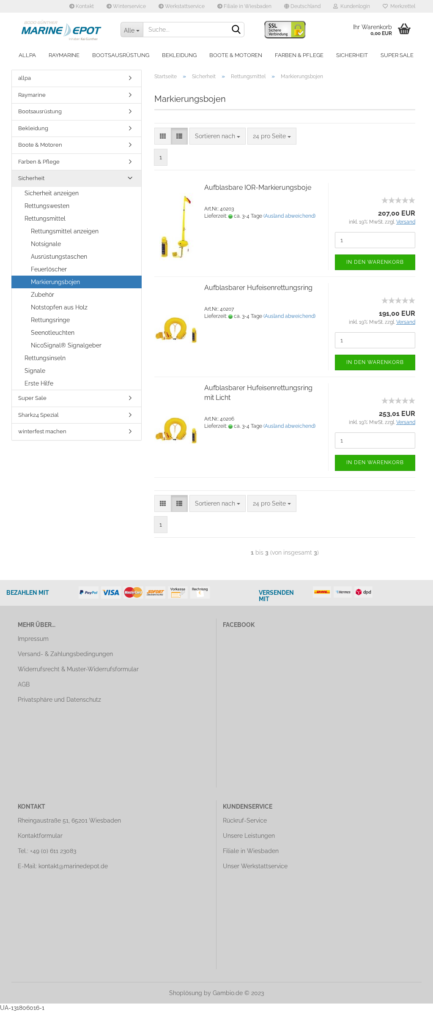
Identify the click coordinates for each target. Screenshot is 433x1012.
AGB (24, 684)
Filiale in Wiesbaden (246, 6)
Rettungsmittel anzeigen (65, 231)
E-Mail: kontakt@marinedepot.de (63, 866)
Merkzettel (401, 6)
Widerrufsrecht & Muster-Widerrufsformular (78, 669)
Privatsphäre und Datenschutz (59, 699)
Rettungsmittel (45, 218)
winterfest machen (42, 431)
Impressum (33, 638)
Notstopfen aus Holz (59, 307)
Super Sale (397, 55)
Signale (35, 370)
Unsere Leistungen (249, 835)
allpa (27, 55)
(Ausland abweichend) (289, 216)
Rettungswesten (47, 205)
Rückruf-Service (245, 820)
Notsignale (46, 244)
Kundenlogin (354, 6)
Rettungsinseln (45, 358)
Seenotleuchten (52, 332)
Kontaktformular (40, 835)
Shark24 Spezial (38, 415)
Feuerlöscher (49, 269)
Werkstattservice (184, 6)
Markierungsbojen (55, 282)
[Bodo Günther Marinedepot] (63, 29)
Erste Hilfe (39, 383)
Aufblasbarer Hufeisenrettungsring (258, 288)
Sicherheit (352, 55)
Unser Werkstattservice (255, 866)
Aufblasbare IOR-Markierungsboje (257, 187)
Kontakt (84, 6)
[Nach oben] (409, 999)
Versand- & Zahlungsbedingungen (65, 654)
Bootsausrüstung (120, 55)
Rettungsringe (50, 320)
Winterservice (129, 6)
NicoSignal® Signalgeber (66, 345)
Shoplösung (185, 993)
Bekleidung (179, 55)
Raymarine (64, 55)
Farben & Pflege (299, 55)
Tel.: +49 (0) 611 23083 (47, 851)
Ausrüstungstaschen (59, 256)
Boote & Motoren (235, 55)
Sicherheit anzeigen (52, 193)
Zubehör (42, 294)
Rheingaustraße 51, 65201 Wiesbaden (69, 820)
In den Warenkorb (375, 262)
